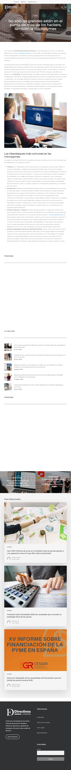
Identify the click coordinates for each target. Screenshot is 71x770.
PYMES (35, 16)
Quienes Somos (32, 1)
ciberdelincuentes (24, 53)
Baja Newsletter (42, 733)
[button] (66, 7)
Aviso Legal (40, 727)
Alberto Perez (27, 33)
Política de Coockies (43, 722)
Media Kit (23, 1)
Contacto (16, 1)
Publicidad (40, 717)
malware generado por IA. (57, 215)
